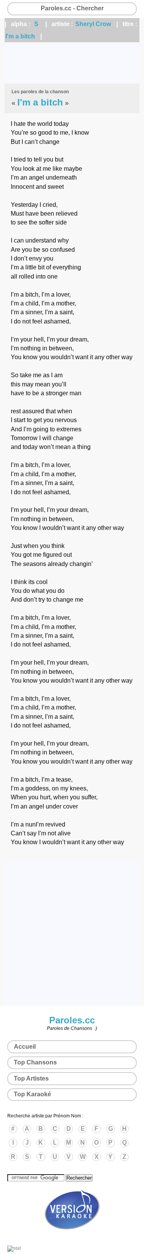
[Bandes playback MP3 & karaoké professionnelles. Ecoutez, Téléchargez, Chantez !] (72, 1237)
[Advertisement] (72, 63)
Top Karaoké (32, 1094)
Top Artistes (31, 1078)
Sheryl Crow (93, 24)
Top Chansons (35, 1062)
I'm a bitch (20, 36)
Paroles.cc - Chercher (72, 8)
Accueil (25, 1046)
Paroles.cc (72, 1020)
